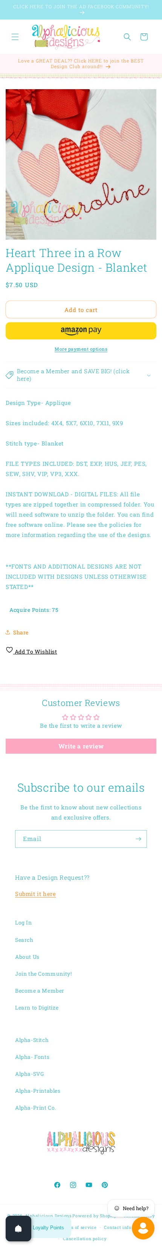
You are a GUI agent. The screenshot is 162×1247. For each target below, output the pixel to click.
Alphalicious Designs (48, 1215)
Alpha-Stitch (32, 1039)
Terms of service (78, 1227)
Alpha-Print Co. (35, 1107)
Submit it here (35, 893)
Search (24, 939)
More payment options (81, 349)
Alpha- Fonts (32, 1056)
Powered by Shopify (94, 1215)
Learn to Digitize (36, 1007)
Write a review (81, 746)
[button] (15, 37)
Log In (23, 922)
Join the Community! (43, 973)
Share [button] (21, 632)
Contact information (126, 1227)
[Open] (18, 1228)
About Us (27, 956)
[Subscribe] (138, 839)
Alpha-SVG (29, 1073)
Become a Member (39, 990)
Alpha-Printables (38, 1090)
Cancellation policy (84, 1238)
